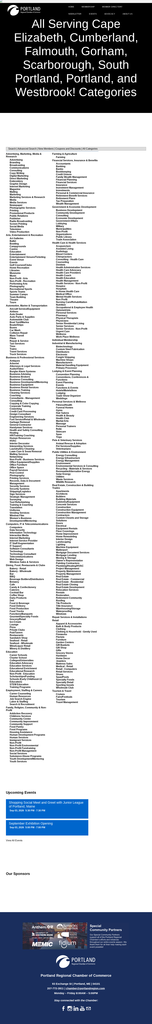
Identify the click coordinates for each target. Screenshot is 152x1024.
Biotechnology (64, 346)
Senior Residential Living (70, 323)
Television (15, 229)
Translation (16, 507)
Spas (59, 434)
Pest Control (17, 473)
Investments (63, 190)
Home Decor (63, 658)
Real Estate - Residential (69, 582)
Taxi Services (17, 343)
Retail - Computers (66, 669)
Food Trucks (17, 611)
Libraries (15, 270)
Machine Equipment (67, 547)
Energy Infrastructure (68, 458)
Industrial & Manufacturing (67, 343)
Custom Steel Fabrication (70, 349)
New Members (46, 148)
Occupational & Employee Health (74, 307)
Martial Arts (62, 421)
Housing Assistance (21, 732)
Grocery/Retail (18, 619)
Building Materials (66, 499)
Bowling (14, 243)
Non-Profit (15, 743)
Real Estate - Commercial (70, 579)
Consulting (16, 170)
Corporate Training (20, 406)
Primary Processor (66, 368)
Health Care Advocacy (68, 270)
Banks (59, 169)
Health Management (67, 280)
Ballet (13, 241)
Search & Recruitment (22, 704)
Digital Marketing (19, 176)
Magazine (15, 189)
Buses (13, 327)
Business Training (20, 390)
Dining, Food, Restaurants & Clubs (25, 565)
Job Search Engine (20, 699)
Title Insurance (64, 606)
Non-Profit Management (23, 751)
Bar (12, 574)
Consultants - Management (25, 398)
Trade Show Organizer (68, 395)
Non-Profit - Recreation (22, 281)
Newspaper (16, 205)
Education (15, 251)
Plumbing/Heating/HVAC (70, 566)
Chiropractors (64, 256)
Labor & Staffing (19, 701)
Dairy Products (18, 598)
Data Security (17, 530)
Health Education (65, 278)
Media (13, 200)
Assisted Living (64, 248)
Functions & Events (67, 387)
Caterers (14, 590)
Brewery (14, 582)
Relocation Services (67, 590)
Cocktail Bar (16, 592)
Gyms (59, 410)
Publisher (15, 218)
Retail (55, 620)
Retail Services (64, 671)
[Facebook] (63, 1008)
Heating (14, 433)
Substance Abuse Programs (25, 756)
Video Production (19, 232)
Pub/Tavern (16, 632)
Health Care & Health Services (69, 243)
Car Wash (15, 330)
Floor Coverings (65, 531)
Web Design (16, 559)
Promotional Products (22, 213)
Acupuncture (63, 246)
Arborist (14, 363)
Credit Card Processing (23, 411)
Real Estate (62, 576)
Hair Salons (62, 413)
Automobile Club (19, 319)
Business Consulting (21, 379)
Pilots (13, 338)
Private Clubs (17, 630)
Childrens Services (20, 716)
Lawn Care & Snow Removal (26, 451)
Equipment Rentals (66, 528)
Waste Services (64, 479)
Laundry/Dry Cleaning (22, 449)
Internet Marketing (20, 186)
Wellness (61, 334)
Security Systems (19, 489)
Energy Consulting (66, 455)
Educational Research (22, 671)
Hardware (61, 655)
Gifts (58, 650)
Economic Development (69, 218)
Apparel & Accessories (69, 623)
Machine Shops (64, 360)
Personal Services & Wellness (69, 401)
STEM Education (19, 684)
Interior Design (64, 539)
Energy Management (67, 460)
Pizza (13, 627)
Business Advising (20, 374)
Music (13, 275)
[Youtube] (82, 1008)
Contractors (62, 515)
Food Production (19, 608)
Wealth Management (67, 203)
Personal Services (66, 312)
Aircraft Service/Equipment (25, 309)
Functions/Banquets (21, 614)
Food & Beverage (19, 603)
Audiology (62, 251)
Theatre (14, 299)
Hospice (60, 286)
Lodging (60, 393)
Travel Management (67, 702)
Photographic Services (22, 208)
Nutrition (61, 304)
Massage (61, 423)
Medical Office (64, 294)
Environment (63, 463)
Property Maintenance (68, 571)
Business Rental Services (24, 387)
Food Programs (18, 729)
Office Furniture (18, 465)
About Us (127, 14)
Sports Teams (17, 291)
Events (93, 14)
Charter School (18, 657)
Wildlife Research (66, 482)
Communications (19, 168)
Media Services (18, 202)
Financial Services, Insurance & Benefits (75, 160)
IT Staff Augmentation (22, 543)
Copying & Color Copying (24, 403)
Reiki (59, 429)
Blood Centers (64, 254)
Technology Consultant (23, 554)
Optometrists (63, 310)
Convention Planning (68, 374)
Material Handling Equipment (72, 365)
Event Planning (64, 382)
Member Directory (112, 7)
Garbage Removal (20, 422)
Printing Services (19, 478)
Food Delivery (17, 606)
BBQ (12, 576)
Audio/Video (17, 369)
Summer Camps (19, 294)
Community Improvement (24, 721)
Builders (60, 496)
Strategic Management (22, 497)
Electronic (61, 354)
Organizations (64, 234)
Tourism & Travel (61, 691)
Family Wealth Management (71, 177)
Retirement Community (69, 598)
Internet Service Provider (24, 540)
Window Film (17, 515)
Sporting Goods (65, 685)
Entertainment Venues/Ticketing (28, 257)
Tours (13, 302)
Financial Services (66, 182)
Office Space (17, 467)
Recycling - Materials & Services (74, 468)
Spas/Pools (62, 677)
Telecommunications (21, 556)
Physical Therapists (67, 318)
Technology (16, 551)
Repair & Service (19, 341)
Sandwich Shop (18, 638)
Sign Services (17, 494)
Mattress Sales (64, 663)
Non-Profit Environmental (24, 745)
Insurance (61, 185)
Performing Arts (18, 283)
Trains (13, 349)
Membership (88, 7)
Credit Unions (64, 174)
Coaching (15, 395)
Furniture (61, 639)
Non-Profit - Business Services (27, 459)
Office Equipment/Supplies (25, 462)
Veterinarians (63, 449)
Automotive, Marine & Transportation (26, 305)
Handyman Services (21, 427)
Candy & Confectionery (23, 587)
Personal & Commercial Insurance (75, 193)
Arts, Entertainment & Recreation (24, 235)
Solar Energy (63, 474)
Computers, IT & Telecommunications (27, 524)
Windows (61, 614)
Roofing (60, 600)
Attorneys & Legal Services (25, 366)
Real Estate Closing (67, 584)
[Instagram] (69, 1008)
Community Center (20, 719)
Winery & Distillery (20, 648)
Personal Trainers (66, 426)
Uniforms (15, 510)
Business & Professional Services (25, 357)
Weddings (61, 398)
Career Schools (18, 655)
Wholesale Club (65, 687)
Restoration (62, 595)
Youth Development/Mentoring (27, 759)
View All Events (14, 840)
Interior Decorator (20, 443)
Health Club (62, 418)
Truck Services (18, 354)
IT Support (16, 546)
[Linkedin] (76, 1008)
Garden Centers (65, 642)
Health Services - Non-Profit (71, 283)
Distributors (62, 352)
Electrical (61, 526)
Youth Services (18, 761)
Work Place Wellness (68, 337)
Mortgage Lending (66, 555)
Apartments (62, 491)
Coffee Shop (17, 595)
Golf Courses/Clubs (21, 265)
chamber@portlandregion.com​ (85, 988)
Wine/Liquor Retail (20, 646)
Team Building (18, 297)
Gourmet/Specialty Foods (24, 616)
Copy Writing (17, 173)
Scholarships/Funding (22, 676)
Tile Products (63, 603)
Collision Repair (19, 333)
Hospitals (61, 288)
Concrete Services (66, 504)
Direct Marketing (19, 178)
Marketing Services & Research (27, 197)
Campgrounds (18, 246)
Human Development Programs (27, 735)
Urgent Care (63, 331)
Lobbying (61, 223)
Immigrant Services (20, 740)
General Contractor (20, 425)
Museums (15, 273)
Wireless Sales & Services (24, 562)
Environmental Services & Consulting (77, 466)
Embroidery (16, 181)
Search (12, 148)
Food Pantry (17, 727)
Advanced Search (27, 148)
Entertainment (18, 254)
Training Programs (20, 687)
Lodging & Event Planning (67, 371)
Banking (60, 166)
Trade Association (66, 239)
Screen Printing (18, 224)
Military (60, 226)
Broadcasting (17, 165)
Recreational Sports (21, 289)
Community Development (70, 213)
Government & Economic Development (74, 207)
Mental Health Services (69, 296)
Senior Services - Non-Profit (71, 329)
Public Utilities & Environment (69, 452)
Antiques (15, 361)
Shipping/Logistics (20, 491)
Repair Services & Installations (69, 617)
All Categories (90, 148)
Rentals (60, 592)
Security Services (19, 486)
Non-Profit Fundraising (22, 748)
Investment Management (70, 187)
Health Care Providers (68, 272)
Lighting (60, 544)
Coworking (16, 409)
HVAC (13, 441)
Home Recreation (19, 267)
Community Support (21, 724)
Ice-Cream (15, 622)
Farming (60, 157)
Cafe (12, 584)
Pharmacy (61, 315)
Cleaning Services (20, 393)
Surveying (15, 499)
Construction (63, 507)
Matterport (62, 550)
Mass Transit (17, 335)
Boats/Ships (16, 325)
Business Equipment (21, 385)
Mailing (14, 192)
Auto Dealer (16, 314)
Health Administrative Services (73, 267)
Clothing (61, 629)
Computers (16, 527)
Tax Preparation (65, 201)
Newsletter (74, 14)
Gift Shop (61, 647)
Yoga (59, 437)
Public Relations (19, 216)
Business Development (69, 210)
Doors (59, 523)
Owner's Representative (69, 560)
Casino (14, 249)
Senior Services (65, 326)
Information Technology (23, 532)
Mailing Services (19, 454)
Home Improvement (67, 534)
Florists (60, 637)
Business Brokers (20, 377)
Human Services (19, 737)
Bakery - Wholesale (20, 571)
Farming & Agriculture (64, 154)
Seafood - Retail (18, 640)
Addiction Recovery (21, 713)
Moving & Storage (66, 558)
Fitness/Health (64, 405)
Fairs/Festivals (64, 697)
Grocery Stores (64, 653)
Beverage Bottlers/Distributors (27, 579)
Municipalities (63, 229)
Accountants (63, 163)
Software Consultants (22, 548)
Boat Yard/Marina (19, 322)
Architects (62, 494)
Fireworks (61, 634)
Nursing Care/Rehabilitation (71, 302)
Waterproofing (64, 611)
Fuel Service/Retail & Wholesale (27, 419)
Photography (17, 286)
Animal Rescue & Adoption (71, 443)
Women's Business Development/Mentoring (23, 519)
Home (71, 7)
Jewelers (61, 661)
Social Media (17, 226)
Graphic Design (18, 184)
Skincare (61, 431)
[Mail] (88, 1008)
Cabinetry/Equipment (68, 502)
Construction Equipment (70, 510)
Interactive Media (19, 535)
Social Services (18, 753)
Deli (12, 600)
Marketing (15, 194)
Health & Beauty (65, 415)
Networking (16, 457)
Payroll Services (19, 470)
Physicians (62, 320)
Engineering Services (22, 417)
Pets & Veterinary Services (67, 440)
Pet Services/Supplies (68, 446)
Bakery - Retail (18, 568)
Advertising (16, 160)
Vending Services (19, 513)
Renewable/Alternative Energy (73, 471)
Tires (12, 346)
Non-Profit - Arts (19, 278)
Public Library (64, 237)
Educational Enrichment (23, 668)
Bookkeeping (63, 171)
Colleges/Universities (22, 660)
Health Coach (63, 275)
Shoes (59, 674)
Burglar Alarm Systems (23, 371)
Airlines (14, 311)
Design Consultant (20, 414)
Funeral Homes (64, 407)
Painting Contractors (67, 563)
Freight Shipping (65, 357)
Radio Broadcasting (21, 221)
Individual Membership (65, 340)
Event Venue (17, 259)
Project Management (67, 568)
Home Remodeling (66, 536)
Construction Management (71, 512)
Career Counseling (20, 693)
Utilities (60, 476)
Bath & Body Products (68, 626)
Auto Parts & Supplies (22, 317)
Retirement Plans (65, 198)
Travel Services (18, 351)
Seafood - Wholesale (21, 643)
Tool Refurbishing (20, 502)
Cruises (60, 694)
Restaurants (16, 635)
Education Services (21, 665)
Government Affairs (67, 221)
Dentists (60, 264)
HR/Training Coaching (22, 435)
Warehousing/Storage (68, 608)
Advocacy (109, 14)
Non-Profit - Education (22, 673)
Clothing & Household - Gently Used (76, 631)
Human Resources (20, 438)
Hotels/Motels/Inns (66, 390)
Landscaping (63, 542)
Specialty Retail (64, 682)
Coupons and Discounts (68, 148)
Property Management (68, 574)
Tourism (60, 699)
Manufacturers (64, 362)
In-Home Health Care (67, 291)
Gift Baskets (63, 645)
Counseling (62, 262)
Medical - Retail (64, 666)
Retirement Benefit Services (71, 195)
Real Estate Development (70, 587)
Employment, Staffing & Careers (24, 690)
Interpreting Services (21, 446)
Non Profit (61, 299)
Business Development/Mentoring (29, 382)
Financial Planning (66, 179)
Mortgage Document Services (72, 552)
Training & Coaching (21, 505)
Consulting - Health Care (70, 259)
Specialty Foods (65, 679)
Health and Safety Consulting (26, 430)
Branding (15, 162)
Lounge (14, 624)
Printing (14, 210)
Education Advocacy (21, 663)
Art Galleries (16, 238)
